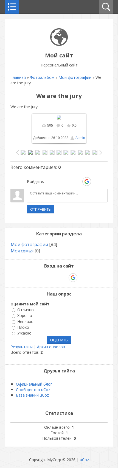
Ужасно (24, 333)
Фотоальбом (42, 77)
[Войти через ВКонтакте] (58, 181)
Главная (18, 77)
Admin (80, 138)
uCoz (84, 459)
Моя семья (22, 251)
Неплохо (25, 321)
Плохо (23, 327)
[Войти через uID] (49, 181)
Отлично (25, 309)
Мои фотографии (74, 77)
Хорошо (24, 315)
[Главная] (59, 44)
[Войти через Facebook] (68, 181)
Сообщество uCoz (33, 389)
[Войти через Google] (86, 181)
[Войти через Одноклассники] (96, 181)
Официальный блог (34, 384)
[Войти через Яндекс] (77, 181)
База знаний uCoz (32, 395)
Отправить (40, 209)
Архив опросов (51, 346)
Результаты (21, 346)
